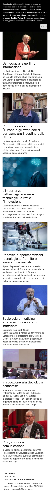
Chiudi (44, 26)
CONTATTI (9, 476)
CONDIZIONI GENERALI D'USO (19, 479)
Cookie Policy (17, 18)
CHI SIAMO (9, 474)
